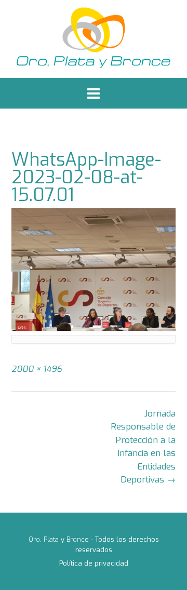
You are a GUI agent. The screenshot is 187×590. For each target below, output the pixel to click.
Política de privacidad (93, 563)
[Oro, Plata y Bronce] (93, 39)
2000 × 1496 (36, 369)
